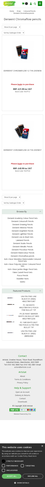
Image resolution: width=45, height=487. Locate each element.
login (20, 84)
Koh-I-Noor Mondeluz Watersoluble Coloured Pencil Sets (22, 260)
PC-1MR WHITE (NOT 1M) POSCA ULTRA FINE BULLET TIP (29, 325)
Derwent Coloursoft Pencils (22, 221)
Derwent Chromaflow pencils (24, 13)
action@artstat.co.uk (22, 367)
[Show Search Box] (35, 4)
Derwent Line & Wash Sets (22, 237)
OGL (29, 414)
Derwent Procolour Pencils (22, 249)
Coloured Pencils (30, 11)
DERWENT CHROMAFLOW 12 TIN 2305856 (23, 70)
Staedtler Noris (22, 278)
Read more (32, 456)
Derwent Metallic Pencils (22, 246)
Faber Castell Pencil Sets (22, 272)
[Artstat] (9, 3)
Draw (19, 11)
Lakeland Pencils (22, 240)
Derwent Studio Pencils (22, 243)
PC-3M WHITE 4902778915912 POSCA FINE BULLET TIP (28, 307)
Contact (22, 398)
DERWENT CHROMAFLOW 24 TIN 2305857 (23, 150)
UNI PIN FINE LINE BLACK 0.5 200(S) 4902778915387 (28, 298)
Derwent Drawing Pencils (22, 224)
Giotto (22, 282)
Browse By (22, 211)
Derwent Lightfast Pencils (22, 234)
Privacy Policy (22, 382)
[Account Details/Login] (31, 4)
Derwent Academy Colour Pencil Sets (23, 218)
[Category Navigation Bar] (40, 3)
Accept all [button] (11, 476)
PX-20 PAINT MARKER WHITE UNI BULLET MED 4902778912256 (28, 316)
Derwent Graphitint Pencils (22, 231)
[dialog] (22, 465)
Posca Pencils (22, 275)
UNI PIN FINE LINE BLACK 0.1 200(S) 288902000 (28, 333)
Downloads (22, 402)
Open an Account (23, 392)
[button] (22, 482)
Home (12, 11)
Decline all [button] (33, 476)
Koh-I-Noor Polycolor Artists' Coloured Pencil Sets (22, 265)
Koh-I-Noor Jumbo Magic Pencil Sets (22, 269)
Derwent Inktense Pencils (22, 227)
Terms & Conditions (22, 379)
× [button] (42, 446)
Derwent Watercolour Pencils (22, 253)
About (22, 376)
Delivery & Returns (22, 395)
